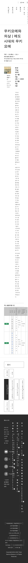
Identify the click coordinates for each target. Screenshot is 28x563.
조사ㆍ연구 (24, 11)
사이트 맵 (17, 547)
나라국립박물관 (14, 528)
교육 (16, 8)
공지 (22, 511)
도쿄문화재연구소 (14, 535)
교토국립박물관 (14, 525)
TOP (5, 54)
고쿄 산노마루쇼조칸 (14, 533)
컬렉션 (20, 9)
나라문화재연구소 (14, 538)
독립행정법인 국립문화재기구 (14, 523)
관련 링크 (10, 547)
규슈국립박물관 (14, 530)
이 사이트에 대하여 (18, 545)
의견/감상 (7, 545)
